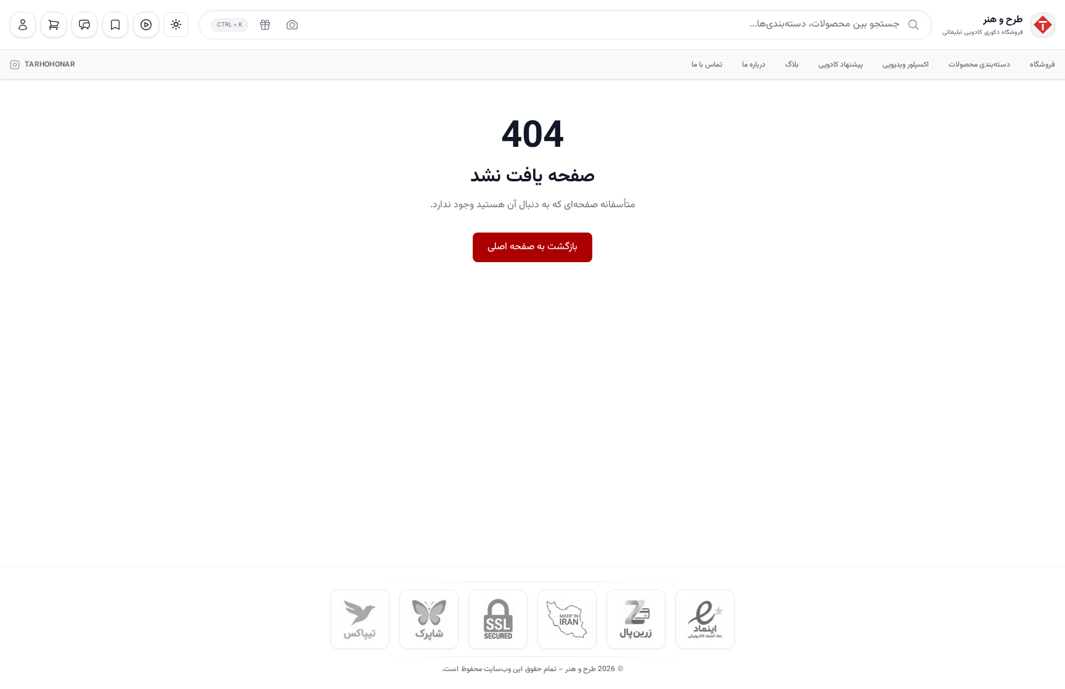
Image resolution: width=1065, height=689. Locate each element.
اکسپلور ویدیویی (906, 64)
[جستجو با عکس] (292, 25)
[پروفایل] (23, 25)
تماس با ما (707, 64)
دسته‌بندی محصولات (979, 64)
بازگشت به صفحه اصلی (532, 247)
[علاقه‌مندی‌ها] (115, 25)
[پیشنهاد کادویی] (265, 25)
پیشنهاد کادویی (840, 64)
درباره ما (753, 64)
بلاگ (792, 64)
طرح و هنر (1003, 20)
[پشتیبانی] (84, 25)
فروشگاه (1042, 64)
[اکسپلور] (146, 25)
